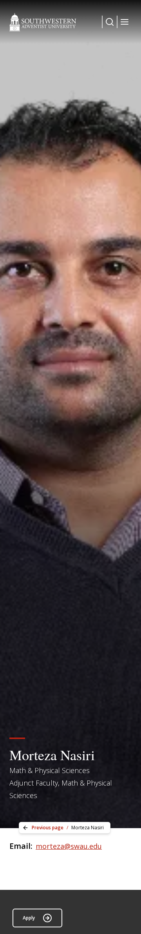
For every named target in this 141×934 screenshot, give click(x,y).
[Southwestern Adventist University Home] (42, 22)
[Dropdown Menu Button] (110, 22)
